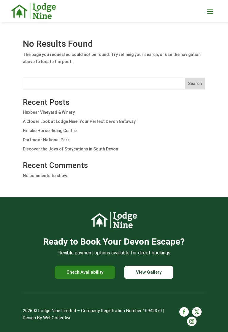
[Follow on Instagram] (192, 321)
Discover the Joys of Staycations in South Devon (70, 149)
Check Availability (84, 272)
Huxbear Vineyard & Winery (49, 112)
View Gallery (149, 272)
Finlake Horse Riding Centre (50, 130)
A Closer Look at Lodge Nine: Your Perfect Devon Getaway (79, 121)
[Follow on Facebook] (184, 312)
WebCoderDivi (56, 317)
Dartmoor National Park (46, 139)
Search (195, 83)
